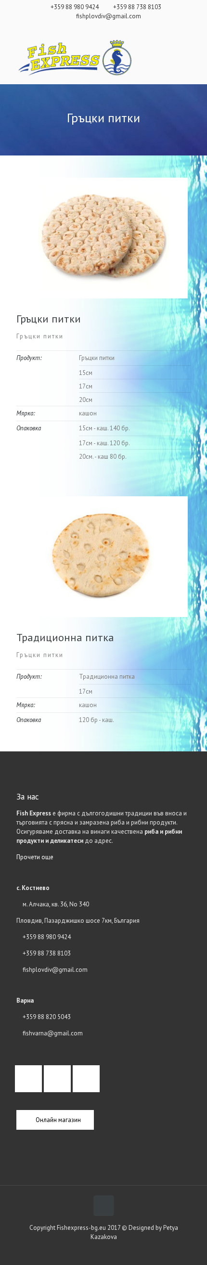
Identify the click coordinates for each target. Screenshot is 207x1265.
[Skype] (91, 27)
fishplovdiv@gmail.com (108, 16)
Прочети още (34, 857)
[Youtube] (88, 1079)
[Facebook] (104, 27)
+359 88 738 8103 (137, 7)
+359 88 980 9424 (75, 7)
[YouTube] (116, 27)
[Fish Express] (74, 58)
